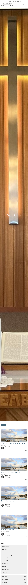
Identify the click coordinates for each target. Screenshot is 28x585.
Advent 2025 (4, 566)
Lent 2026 (4, 552)
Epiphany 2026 (5, 557)
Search (10, 1)
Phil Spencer (14, 582)
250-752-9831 (16, 1)
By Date (3, 425)
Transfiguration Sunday (7, 555)
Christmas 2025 (5, 563)
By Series (9, 425)
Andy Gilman (14, 576)
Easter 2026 (4, 549)
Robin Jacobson (14, 579)
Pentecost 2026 (5, 546)
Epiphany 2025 (5, 560)
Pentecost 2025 (5, 569)
